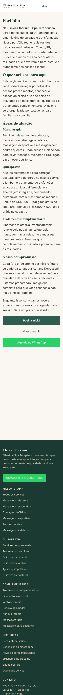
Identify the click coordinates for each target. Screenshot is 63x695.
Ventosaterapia (12, 602)
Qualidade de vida (14, 670)
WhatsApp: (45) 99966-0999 (24, 478)
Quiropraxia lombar (14, 563)
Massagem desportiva (16, 518)
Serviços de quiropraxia (17, 545)
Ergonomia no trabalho (16, 658)
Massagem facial (13, 619)
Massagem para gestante (18, 625)
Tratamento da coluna (16, 551)
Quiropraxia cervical (15, 557)
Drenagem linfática (14, 512)
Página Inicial (31, 320)
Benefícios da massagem (18, 646)
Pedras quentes (12, 524)
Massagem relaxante (15, 500)
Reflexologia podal (14, 608)
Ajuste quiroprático (14, 569)
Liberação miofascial (15, 596)
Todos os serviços (13, 494)
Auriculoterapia (12, 613)
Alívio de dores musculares (19, 652)
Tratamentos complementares (21, 590)
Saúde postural (12, 664)
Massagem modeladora (17, 530)
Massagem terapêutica (17, 506)
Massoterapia (31, 331)
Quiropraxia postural (15, 575)
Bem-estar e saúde (14, 641)
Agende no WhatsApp (31, 342)
